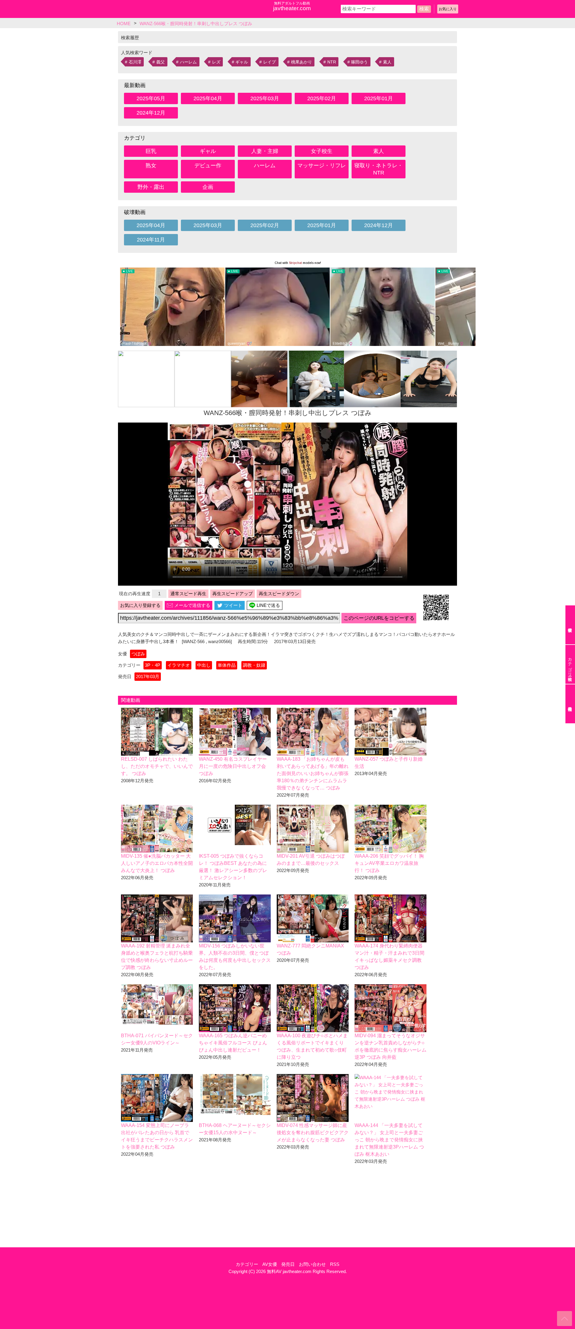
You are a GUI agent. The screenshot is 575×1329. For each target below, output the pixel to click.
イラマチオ (178, 665)
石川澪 (135, 62)
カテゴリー (247, 1264)
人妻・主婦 (264, 151)
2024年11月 (151, 240)
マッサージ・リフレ (321, 165)
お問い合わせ (312, 1264)
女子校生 (321, 151)
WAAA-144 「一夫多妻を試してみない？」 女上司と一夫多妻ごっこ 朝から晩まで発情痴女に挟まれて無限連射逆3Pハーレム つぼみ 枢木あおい (389, 1140)
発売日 (288, 1264)
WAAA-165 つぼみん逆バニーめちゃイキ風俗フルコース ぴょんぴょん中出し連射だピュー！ (233, 1042)
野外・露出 (150, 187)
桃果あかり (301, 62)
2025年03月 (264, 98)
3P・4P (152, 665)
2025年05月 (151, 98)
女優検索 (570, 624)
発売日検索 (570, 703)
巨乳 (151, 151)
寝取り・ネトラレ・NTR (378, 169)
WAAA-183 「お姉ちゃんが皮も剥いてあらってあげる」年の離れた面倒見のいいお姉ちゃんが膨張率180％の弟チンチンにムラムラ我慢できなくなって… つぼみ (313, 773)
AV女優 (269, 1264)
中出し (204, 665)
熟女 (151, 165)
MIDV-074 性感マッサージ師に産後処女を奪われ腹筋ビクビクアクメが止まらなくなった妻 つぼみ (313, 1132)
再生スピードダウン (279, 593)
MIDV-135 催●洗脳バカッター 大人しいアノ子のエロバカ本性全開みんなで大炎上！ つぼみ (157, 863)
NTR (331, 62)
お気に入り (448, 9)
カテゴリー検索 (570, 664)
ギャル (241, 62)
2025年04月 (207, 98)
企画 (207, 187)
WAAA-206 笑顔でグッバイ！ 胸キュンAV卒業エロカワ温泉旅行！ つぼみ (389, 863)
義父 (160, 62)
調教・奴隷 (254, 665)
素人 (387, 62)
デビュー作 (207, 165)
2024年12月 (151, 113)
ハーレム (188, 62)
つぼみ (138, 653)
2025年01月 (378, 98)
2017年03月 (147, 676)
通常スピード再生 (188, 593)
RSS (334, 1264)
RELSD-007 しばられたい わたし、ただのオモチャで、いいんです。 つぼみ (157, 766)
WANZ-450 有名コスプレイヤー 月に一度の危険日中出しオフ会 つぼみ (233, 766)
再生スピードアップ (232, 593)
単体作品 (227, 665)
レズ (216, 62)
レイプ (269, 62)
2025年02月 (321, 98)
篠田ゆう (359, 62)
